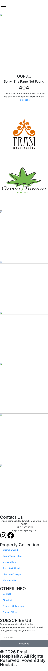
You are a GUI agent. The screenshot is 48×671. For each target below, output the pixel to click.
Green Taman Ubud (12, 556)
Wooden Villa (9, 580)
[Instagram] (3, 535)
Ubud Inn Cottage (12, 574)
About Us (7, 600)
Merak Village (9, 562)
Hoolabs (8, 664)
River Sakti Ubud (11, 568)
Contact (7, 594)
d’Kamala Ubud (10, 550)
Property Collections (13, 606)
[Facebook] (10, 535)
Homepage (24, 99)
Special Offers (10, 612)
